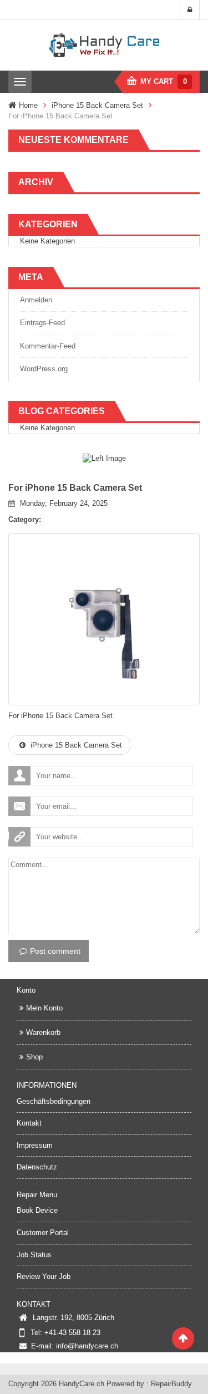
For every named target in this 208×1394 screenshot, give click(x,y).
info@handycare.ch (87, 1346)
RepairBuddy (171, 1384)
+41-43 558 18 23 (72, 1332)
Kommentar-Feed (47, 346)
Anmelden (36, 300)
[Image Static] (104, 458)
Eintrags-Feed (42, 322)
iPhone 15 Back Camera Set (97, 105)
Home (28, 105)
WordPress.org (44, 369)
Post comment (55, 951)
